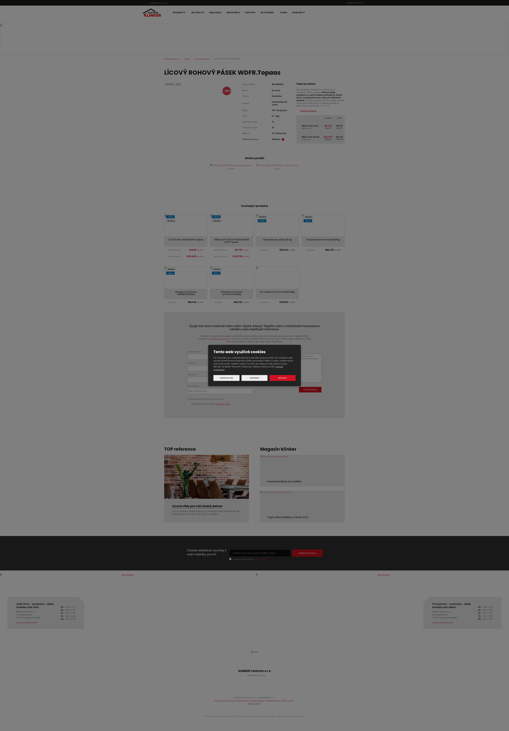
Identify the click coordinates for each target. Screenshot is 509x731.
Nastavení (254, 378)
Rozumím (282, 378)
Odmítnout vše (226, 378)
